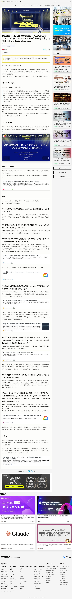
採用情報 (48, 578)
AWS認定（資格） (37, 578)
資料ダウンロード (49, 572)
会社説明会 (47, 5)
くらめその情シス (37, 583)
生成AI (11, 568)
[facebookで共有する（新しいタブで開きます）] (46, 49)
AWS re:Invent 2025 (38, 569)
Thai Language (37, 588)
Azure (37, 5)
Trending (14, 5)
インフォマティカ (23, 581)
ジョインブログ (37, 581)
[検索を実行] (55, 1)
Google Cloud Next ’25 (38, 568)
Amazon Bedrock (13, 574)
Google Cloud (32, 5)
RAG (11, 576)
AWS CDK (3, 583)
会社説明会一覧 (62, 172)
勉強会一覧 (62, 176)
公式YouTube (62, 574)
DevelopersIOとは (63, 568)
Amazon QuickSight (4, 584)
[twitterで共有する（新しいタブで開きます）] (49, 49)
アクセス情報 (62, 580)
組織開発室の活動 (37, 584)
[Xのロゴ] (67, 557)
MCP (11, 569)
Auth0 (21, 574)
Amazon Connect (4, 591)
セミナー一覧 (62, 168)
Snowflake (22, 578)
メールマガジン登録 (50, 574)
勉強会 (52, 5)
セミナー (42, 5)
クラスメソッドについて (64, 566)
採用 (59, 5)
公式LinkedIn (62, 578)
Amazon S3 (3, 579)
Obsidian (11, 584)
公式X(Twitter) (62, 572)
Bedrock (26, 5)
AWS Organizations (4, 574)
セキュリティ (12, 590)
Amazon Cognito (4, 571)
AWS (18, 5)
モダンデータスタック (14, 586)
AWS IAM (2, 569)
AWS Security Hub (4, 573)
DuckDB (21, 584)
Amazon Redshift (4, 586)
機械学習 (8, 46)
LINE (21, 571)
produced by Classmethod (16, 1)
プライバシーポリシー (64, 582)
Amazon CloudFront (5, 590)
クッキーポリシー (63, 584)
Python (11, 588)
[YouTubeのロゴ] (70, 557)
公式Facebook (62, 576)
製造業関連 (36, 579)
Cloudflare (22, 586)
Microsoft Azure (23, 569)
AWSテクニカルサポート (38, 576)
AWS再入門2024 (37, 571)
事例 (56, 5)
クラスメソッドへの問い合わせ (52, 566)
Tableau (21, 576)
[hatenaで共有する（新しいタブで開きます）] (43, 49)
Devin (11, 581)
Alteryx (21, 579)
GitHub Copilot (13, 579)
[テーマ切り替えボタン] (70, 2)
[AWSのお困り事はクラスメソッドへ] (26, 482)
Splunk (21, 588)
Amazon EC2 (3, 578)
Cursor (11, 583)
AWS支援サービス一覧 (64, 570)
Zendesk (21, 573)
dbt (20, 583)
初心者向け (36, 574)
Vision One (22, 590)
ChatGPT (11, 571)
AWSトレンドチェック (38, 573)
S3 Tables (3, 581)
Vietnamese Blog (37, 590)
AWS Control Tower (4, 576)
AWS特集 (2, 568)
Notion (21, 591)
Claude (21, 5)
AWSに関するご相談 (50, 570)
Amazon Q (12, 578)
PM (10, 591)
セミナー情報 (48, 576)
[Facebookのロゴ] (64, 557)
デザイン (35, 586)
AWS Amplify (3, 588)
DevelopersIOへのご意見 (51, 568)
